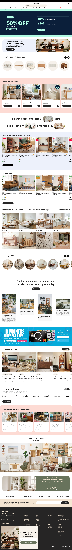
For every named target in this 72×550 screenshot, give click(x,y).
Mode (37, 524)
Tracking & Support (61, 514)
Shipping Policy (60, 535)
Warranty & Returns (61, 526)
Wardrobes (25, 514)
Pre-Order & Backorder (61, 533)
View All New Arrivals (8, 203)
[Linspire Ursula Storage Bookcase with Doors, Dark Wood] (10, 145)
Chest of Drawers (27, 524)
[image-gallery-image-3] (50, 450)
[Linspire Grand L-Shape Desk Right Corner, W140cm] (60, 145)
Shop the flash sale (8, 165)
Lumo (37, 523)
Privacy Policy (60, 532)
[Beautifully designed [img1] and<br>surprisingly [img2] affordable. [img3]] (48, 119)
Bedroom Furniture (27, 519)
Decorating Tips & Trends (7, 374)
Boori (37, 515)
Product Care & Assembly (62, 516)
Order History (50, 527)
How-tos (21, 374)
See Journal (66, 349)
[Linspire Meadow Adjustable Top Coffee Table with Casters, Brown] (27, 145)
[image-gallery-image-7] (65, 464)
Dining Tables (26, 515)
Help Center (60, 512)
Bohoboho (38, 514)
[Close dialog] (36, 527)
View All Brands (7, 401)
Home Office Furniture (27, 521)
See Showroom (36, 288)
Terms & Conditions (61, 531)
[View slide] (36, 336)
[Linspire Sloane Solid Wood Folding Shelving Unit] (60, 183)
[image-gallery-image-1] (14, 457)
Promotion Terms (60, 528)
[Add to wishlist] (17, 138)
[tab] (16, 135)
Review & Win (60, 530)
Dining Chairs (26, 516)
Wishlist (49, 528)
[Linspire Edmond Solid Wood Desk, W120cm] (44, 145)
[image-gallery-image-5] (36, 464)
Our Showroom (50, 514)
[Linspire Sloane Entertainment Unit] (27, 183)
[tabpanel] (37, 151)
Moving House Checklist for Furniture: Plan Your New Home (27, 378)
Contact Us (50, 515)
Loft (37, 521)
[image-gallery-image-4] (65, 450)
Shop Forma (10, 49)
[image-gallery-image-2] (36, 450)
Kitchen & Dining (26, 520)
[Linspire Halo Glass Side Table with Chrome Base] (44, 183)
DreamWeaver (38, 516)
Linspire (37, 520)
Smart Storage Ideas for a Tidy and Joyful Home (9, 377)
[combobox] (36, 6)
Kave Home (38, 519)
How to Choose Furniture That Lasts (43, 377)
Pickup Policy (60, 527)
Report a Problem (61, 515)
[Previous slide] (65, 57)
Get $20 (65, 502)
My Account (50, 526)
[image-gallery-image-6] (50, 464)
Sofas (25, 512)
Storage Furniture (27, 523)
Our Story (49, 512)
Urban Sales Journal (51, 516)
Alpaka (37, 512)
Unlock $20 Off (28, 542)
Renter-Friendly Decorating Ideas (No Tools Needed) (61, 377)
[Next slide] (68, 57)
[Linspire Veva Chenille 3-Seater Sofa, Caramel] (10, 183)
